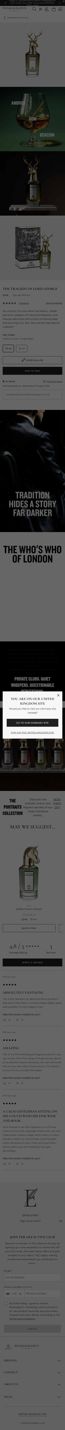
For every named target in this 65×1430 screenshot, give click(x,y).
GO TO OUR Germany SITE (32, 722)
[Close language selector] (58, 695)
